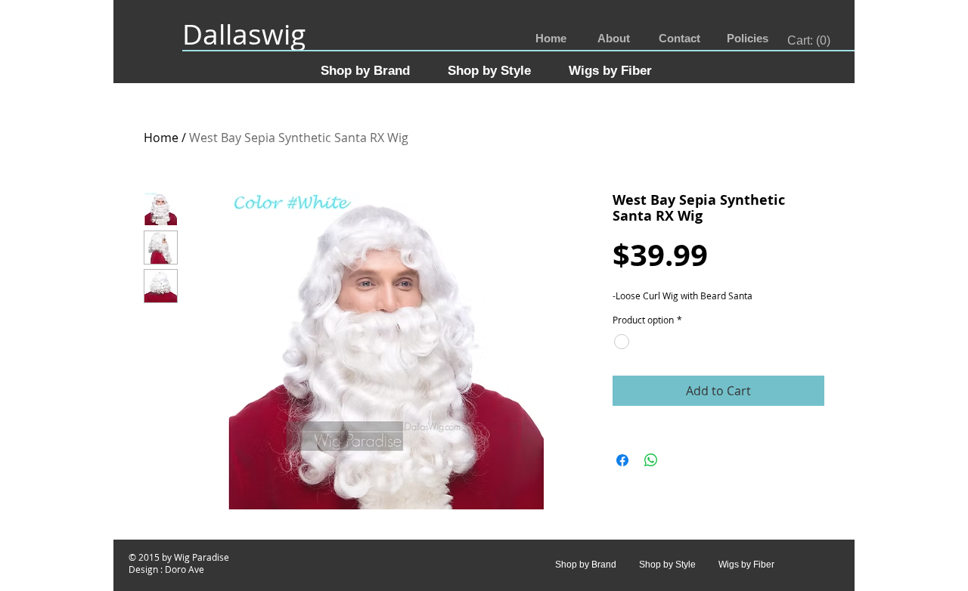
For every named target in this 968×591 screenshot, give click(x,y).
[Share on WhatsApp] (651, 460)
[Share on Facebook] (622, 460)
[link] (809, 40)
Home (161, 137)
